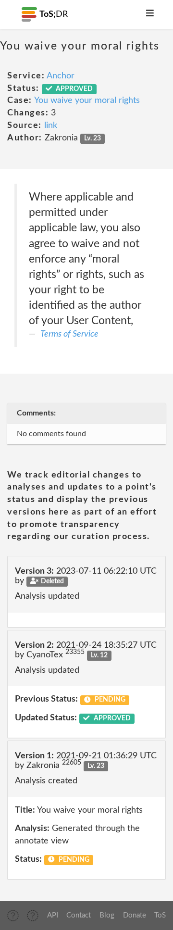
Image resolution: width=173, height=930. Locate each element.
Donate (134, 915)
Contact (78, 915)
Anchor (60, 76)
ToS (160, 915)
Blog (106, 915)
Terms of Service (69, 334)
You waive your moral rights (87, 100)
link (50, 125)
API (52, 915)
